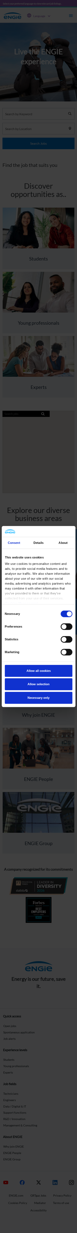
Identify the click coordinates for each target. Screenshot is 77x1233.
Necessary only (38, 697)
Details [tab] (38, 542)
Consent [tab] (14, 542)
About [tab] (63, 542)
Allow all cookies (38, 670)
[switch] (66, 626)
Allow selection (38, 684)
